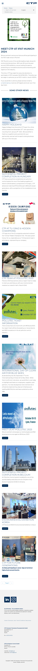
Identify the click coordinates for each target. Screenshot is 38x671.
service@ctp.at (13, 652)
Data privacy (28, 620)
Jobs (15, 620)
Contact (6, 620)
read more (5, 194)
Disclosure (10, 620)
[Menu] (3, 3)
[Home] (32, 3)
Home (5, 8)
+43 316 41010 (9, 635)
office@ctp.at (12, 651)
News (10, 8)
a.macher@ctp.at (6, 83)
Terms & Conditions (20, 620)
